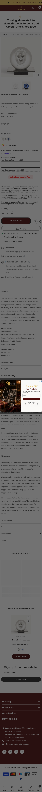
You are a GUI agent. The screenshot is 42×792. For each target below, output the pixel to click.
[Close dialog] (40, 382)
